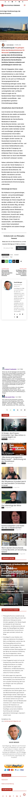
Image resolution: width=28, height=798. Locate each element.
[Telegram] (10, 261)
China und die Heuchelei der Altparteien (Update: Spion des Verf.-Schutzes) (7, 273)
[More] (21, 261)
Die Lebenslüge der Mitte (11, 505)
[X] (3, 261)
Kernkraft (16, 254)
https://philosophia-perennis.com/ (18, 285)
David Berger (10, 45)
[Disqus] (14, 343)
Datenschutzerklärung (8, 783)
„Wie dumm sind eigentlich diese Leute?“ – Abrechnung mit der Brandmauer (14, 459)
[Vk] (19, 1)
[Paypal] (22, 313)
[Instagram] (5, 1)
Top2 (11, 256)
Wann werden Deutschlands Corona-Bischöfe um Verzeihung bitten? (14, 550)
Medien (3, 463)
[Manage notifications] (24, 794)
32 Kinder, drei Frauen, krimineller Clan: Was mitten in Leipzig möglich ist (13, 435)
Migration (4, 439)
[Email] (17, 261)
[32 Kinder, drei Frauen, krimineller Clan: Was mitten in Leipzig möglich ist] (14, 425)
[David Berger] (3, 45)
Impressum (5, 779)
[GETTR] (17, 313)
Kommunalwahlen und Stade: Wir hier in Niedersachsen (13, 527)
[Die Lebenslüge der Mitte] (14, 497)
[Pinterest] (15, 1)
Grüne (11, 254)
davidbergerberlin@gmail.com (12, 721)
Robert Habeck (5, 256)
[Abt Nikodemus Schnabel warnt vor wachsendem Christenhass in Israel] (14, 473)
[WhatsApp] (6, 261)
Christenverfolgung (7, 487)
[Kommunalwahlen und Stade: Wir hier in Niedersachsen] (14, 517)
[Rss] (22, 1)
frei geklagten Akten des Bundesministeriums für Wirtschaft (13, 50)
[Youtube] (12, 1)
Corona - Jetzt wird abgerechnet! (10, 553)
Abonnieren (21, 248)
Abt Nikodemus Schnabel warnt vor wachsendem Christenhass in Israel (14, 483)
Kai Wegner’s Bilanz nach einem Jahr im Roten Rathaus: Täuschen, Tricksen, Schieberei (21, 273)
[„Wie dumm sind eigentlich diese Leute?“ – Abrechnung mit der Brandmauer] (14, 449)
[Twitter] (8, 1)
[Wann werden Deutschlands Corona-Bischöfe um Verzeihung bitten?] (14, 539)
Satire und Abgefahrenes (8, 529)
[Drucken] (13, 261)
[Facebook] (14, 313)
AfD (3, 507)
